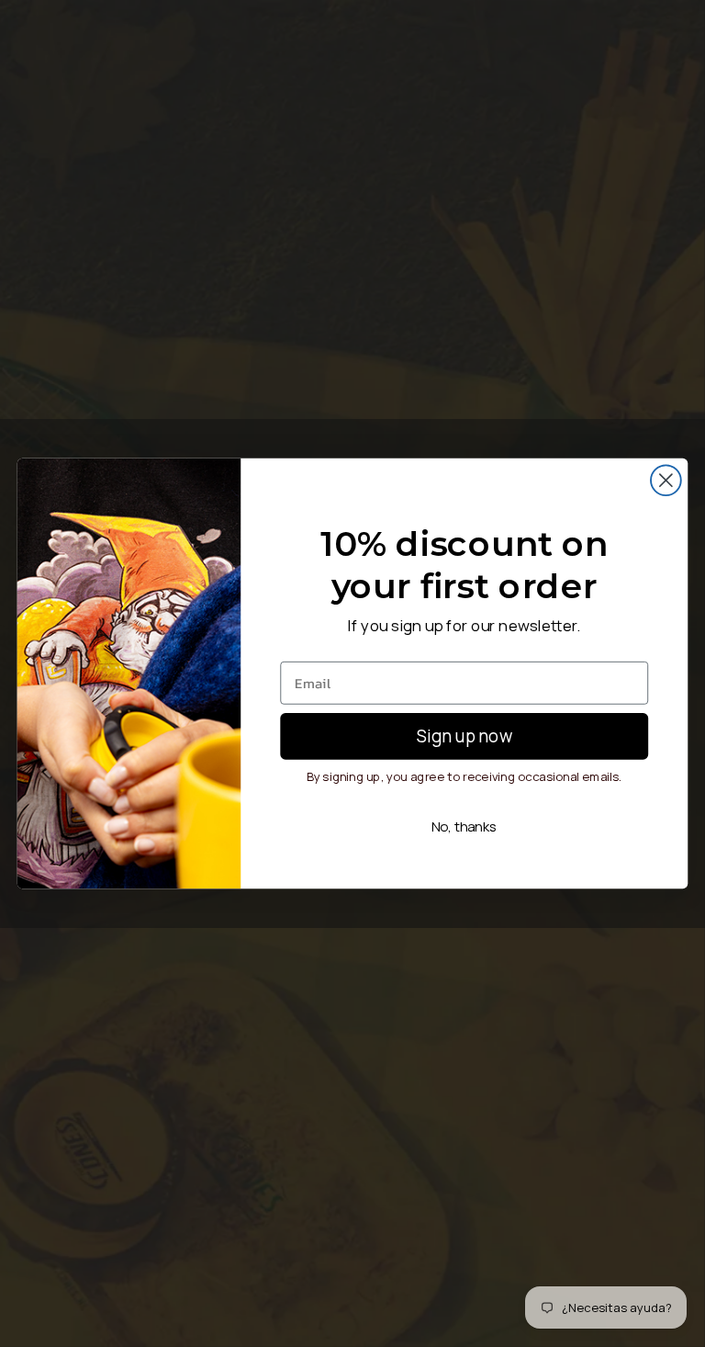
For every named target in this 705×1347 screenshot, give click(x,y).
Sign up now (464, 735)
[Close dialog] (666, 480)
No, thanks (464, 826)
